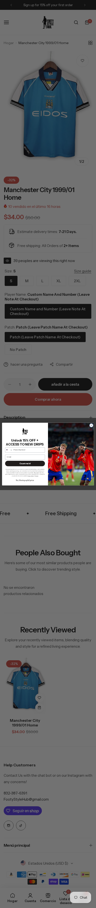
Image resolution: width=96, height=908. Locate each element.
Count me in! (25, 463)
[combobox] (8, 449)
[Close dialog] (91, 425)
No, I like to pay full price (25, 480)
